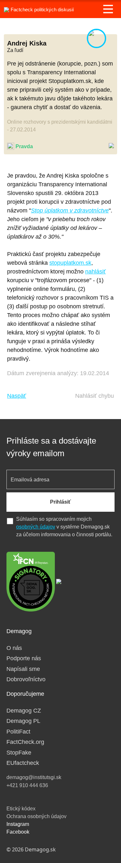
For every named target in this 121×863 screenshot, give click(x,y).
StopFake (18, 752)
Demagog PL (23, 721)
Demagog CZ (23, 710)
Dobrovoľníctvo (25, 679)
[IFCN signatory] (30, 581)
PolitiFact (18, 731)
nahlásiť (95, 271)
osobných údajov (35, 526)
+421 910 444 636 (27, 785)
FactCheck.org (25, 742)
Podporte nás (23, 658)
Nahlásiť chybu (94, 396)
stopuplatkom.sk (70, 263)
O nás (14, 648)
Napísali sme (23, 669)
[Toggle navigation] (108, 9)
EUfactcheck (22, 763)
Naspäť (16, 396)
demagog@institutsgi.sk (33, 777)
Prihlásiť (60, 502)
